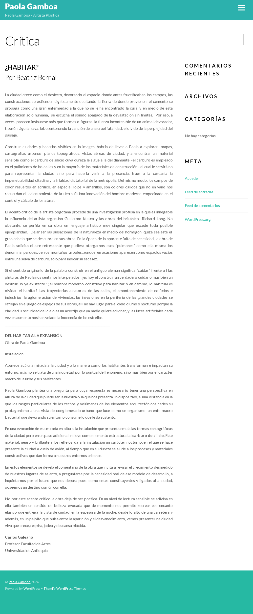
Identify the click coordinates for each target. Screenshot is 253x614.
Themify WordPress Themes (64, 589)
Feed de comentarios (202, 205)
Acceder (192, 178)
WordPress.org (198, 219)
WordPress (31, 589)
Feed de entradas (199, 191)
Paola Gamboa (19, 582)
